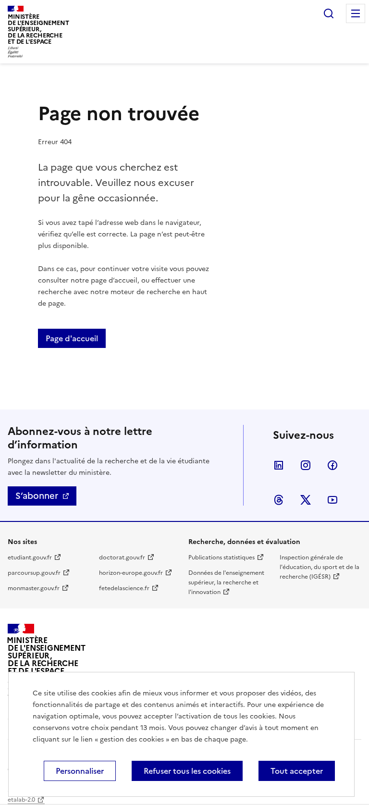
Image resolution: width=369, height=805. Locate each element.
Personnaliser (80, 771)
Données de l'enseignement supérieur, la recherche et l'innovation (226, 582)
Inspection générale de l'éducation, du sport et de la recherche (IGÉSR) (319, 567)
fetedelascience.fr (124, 588)
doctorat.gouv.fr (122, 557)
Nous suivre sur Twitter (305, 499)
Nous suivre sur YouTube (332, 499)
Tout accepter (297, 771)
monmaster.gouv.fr (34, 588)
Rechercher (328, 13)
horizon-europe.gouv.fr (131, 573)
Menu (355, 13)
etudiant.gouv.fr (30, 557)
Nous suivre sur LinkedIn (278, 465)
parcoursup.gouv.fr (34, 573)
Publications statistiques (221, 557)
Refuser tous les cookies (187, 771)
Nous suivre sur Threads (278, 499)
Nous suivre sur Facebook (332, 465)
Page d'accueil (72, 338)
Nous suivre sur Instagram (305, 465)
